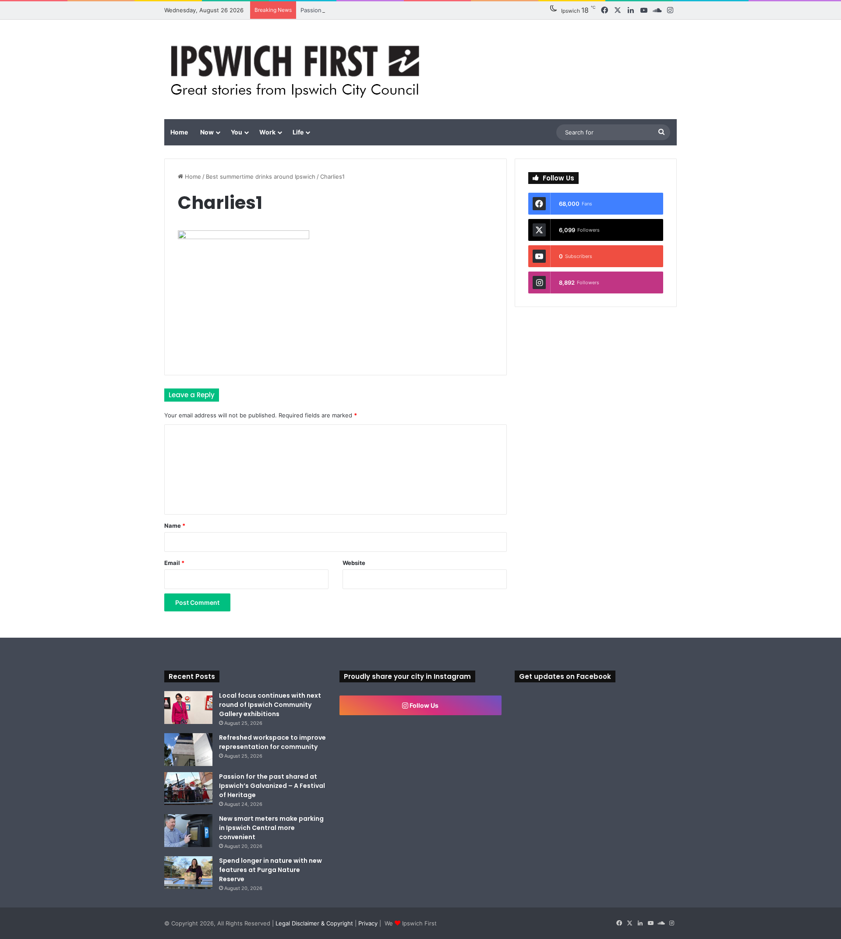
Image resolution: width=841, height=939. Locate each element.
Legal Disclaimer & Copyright (314, 923)
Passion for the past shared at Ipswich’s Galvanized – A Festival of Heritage (272, 785)
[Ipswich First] (297, 69)
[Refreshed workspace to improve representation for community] (188, 749)
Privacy (368, 923)
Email (174, 562)
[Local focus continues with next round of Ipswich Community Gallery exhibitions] (188, 707)
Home (179, 132)
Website (354, 562)
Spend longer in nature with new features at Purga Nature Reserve (270, 869)
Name (174, 525)
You (236, 132)
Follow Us (423, 705)
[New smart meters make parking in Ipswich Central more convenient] (188, 830)
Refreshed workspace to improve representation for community (272, 742)
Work (267, 132)
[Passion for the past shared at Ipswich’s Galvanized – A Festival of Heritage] (188, 788)
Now (207, 132)
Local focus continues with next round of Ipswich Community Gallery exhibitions (270, 704)
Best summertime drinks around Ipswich (260, 176)
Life (298, 132)
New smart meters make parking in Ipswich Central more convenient (271, 827)
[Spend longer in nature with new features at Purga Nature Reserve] (188, 872)
